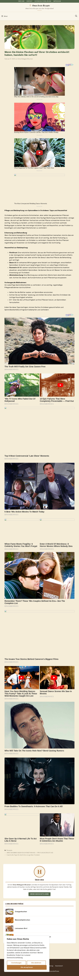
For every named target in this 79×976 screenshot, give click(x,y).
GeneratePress (54, 971)
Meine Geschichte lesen (39, 894)
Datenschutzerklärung (43, 1)
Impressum (57, 1)
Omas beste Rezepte (41, 5)
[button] (76, 16)
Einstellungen (16, 963)
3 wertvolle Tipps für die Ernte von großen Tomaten (23, 855)
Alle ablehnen (36, 963)
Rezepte (9, 850)
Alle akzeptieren (27, 967)
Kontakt (29, 1)
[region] (26, 954)
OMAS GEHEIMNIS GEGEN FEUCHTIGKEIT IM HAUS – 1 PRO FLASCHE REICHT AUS (30, 852)
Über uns (21, 1)
